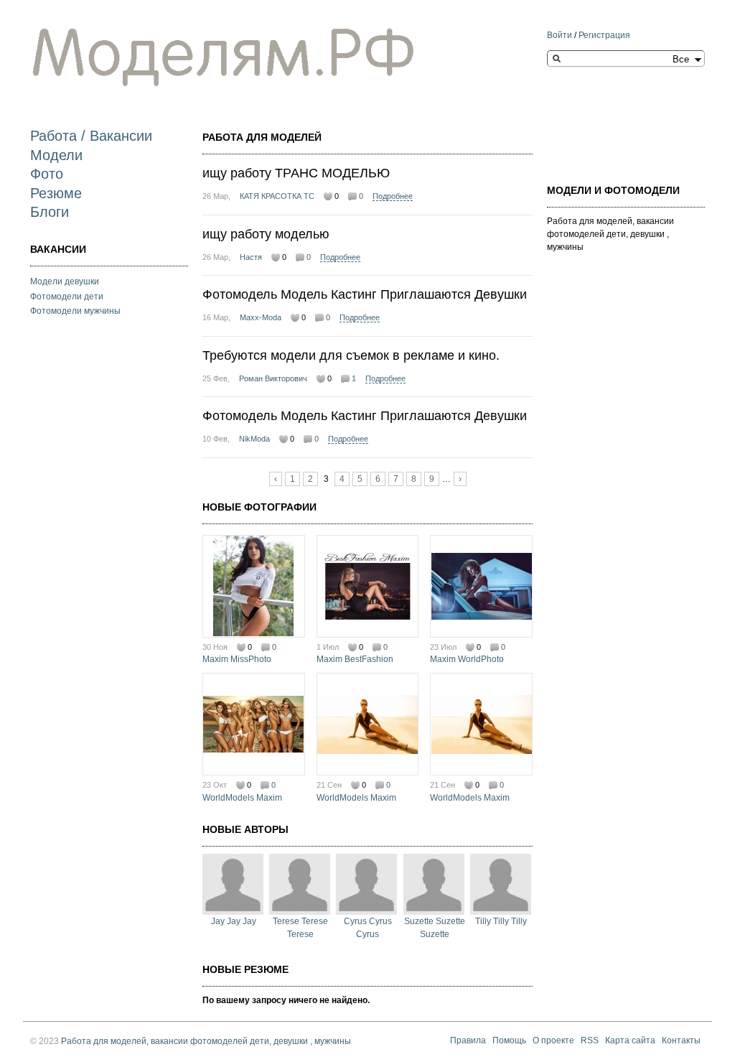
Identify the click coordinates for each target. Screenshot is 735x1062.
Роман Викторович (273, 378)
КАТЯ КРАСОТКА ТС (277, 196)
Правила (468, 1041)
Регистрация (604, 35)
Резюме (56, 193)
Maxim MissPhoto (236, 659)
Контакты (681, 1041)
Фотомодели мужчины (75, 311)
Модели (56, 155)
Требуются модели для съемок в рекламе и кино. (351, 355)
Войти (559, 35)
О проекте (553, 1041)
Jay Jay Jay (233, 921)
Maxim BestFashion (355, 659)
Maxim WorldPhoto (467, 659)
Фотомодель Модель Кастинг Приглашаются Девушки (364, 294)
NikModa (254, 438)
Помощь (509, 1041)
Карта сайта (630, 1041)
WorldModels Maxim (242, 798)
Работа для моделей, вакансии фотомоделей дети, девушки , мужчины (206, 1041)
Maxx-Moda (260, 317)
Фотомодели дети (66, 297)
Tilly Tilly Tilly (501, 921)
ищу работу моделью (265, 234)
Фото (46, 174)
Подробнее (393, 196)
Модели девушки (64, 281)
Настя (251, 257)
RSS (590, 1041)
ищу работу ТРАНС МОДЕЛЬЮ (296, 173)
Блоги (49, 212)
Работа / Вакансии (91, 136)
